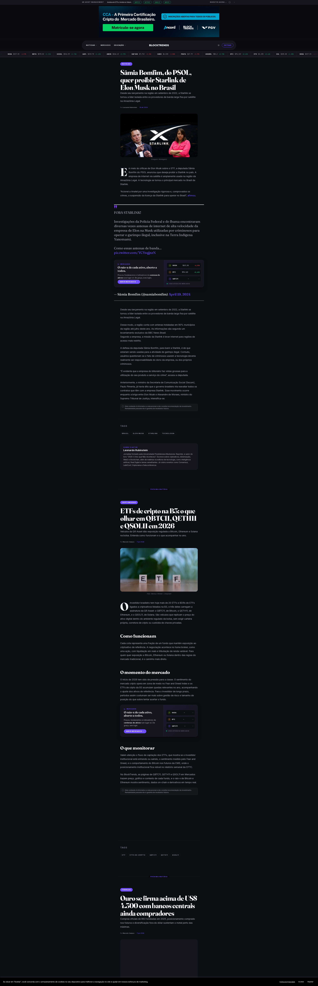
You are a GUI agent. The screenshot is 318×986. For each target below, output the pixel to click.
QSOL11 (157, 2)
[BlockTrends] (159, 45)
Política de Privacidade (287, 982)
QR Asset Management (93, 2)
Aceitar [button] (301, 982)
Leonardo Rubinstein (130, 107)
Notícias (90, 45)
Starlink (153, 433)
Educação (119, 45)
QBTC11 (137, 2)
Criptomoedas (129, 502)
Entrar (227, 45)
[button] (230, 2)
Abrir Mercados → (129, 282)
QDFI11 (167, 2)
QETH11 (147, 2)
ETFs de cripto (137, 855)
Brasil (125, 433)
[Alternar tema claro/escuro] (218, 45)
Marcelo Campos (128, 542)
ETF (123, 855)
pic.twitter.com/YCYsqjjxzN (135, 253)
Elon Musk (138, 433)
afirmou (191, 195)
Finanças (126, 890)
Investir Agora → (218, 2)
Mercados (106, 45)
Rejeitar (310, 982)
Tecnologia (168, 433)
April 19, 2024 (179, 294)
